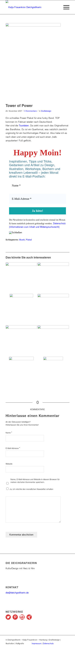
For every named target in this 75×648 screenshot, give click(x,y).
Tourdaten (24, 125)
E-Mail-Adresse (13, 448)
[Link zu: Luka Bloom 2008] (21, 278)
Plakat (29, 239)
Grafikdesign (46, 111)
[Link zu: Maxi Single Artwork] (21, 309)
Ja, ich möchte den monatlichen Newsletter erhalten (31, 489)
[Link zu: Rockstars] (21, 341)
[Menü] (64, 7)
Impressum (36, 643)
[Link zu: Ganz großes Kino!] (53, 309)
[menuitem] (64, 7)
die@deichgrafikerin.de (17, 592)
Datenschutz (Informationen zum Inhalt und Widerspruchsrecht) (37, 225)
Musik (22, 239)
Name (9, 432)
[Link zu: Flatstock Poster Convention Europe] (53, 336)
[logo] (31, 7)
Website (9, 463)
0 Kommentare (30, 111)
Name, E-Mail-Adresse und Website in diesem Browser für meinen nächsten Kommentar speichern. (35, 481)
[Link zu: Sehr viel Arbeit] (53, 372)
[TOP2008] (33, 62)
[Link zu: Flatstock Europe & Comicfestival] (21, 372)
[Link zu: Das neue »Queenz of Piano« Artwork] (53, 278)
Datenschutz (48, 643)
